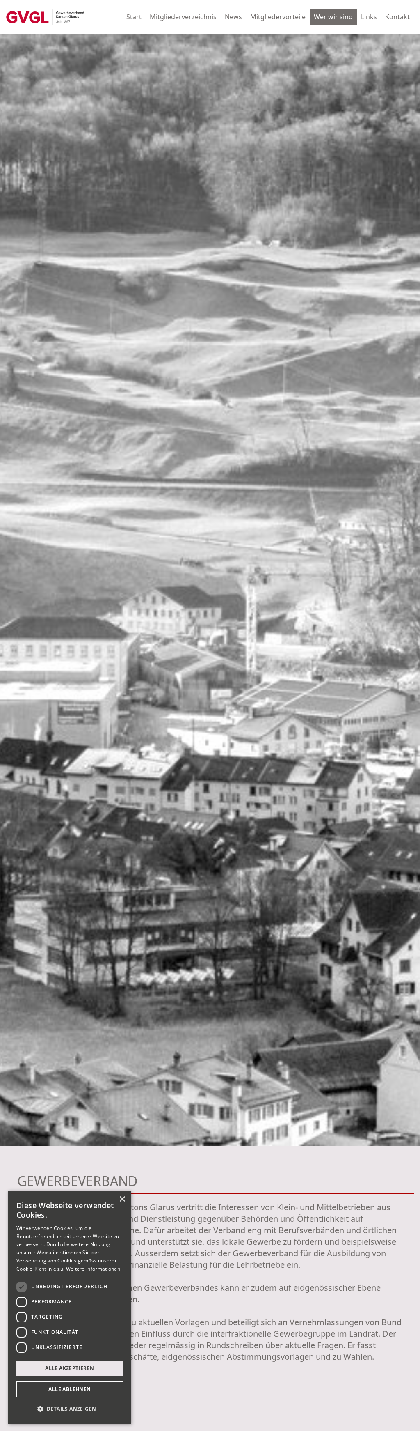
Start (134, 16)
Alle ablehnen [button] (69, 1389)
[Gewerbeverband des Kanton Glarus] (45, 16)
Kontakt (397, 16)
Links (369, 16)
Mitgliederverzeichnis (183, 16)
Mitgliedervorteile (278, 16)
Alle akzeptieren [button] (69, 1368)
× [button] (122, 1199)
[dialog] (69, 1307)
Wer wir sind (333, 16)
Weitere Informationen (93, 1268)
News (233, 16)
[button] (69, 1409)
